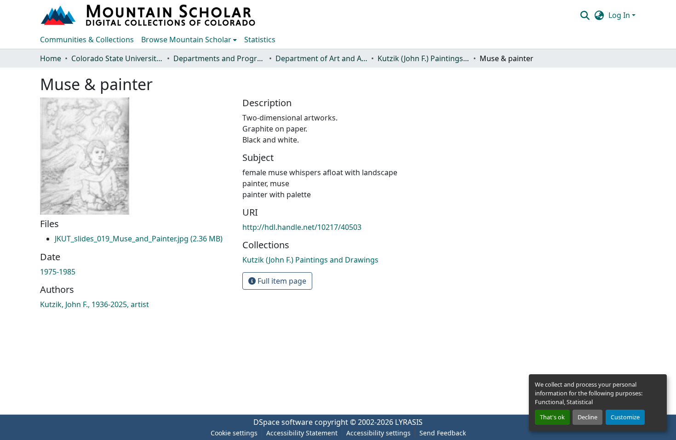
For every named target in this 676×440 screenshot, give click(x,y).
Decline (587, 417)
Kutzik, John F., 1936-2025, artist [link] (94, 304)
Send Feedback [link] (442, 433)
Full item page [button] (281, 281)
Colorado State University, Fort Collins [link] (117, 58)
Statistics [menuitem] (259, 39)
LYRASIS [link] (409, 422)
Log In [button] (620, 15)
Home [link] (50, 58)
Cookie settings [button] (234, 433)
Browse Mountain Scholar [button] (186, 39)
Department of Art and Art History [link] (321, 58)
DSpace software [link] (283, 422)
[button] (149, 15)
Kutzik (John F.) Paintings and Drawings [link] (424, 58)
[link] (139, 239)
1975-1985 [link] (57, 272)
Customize (625, 417)
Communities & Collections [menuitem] (87, 39)
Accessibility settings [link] (378, 433)
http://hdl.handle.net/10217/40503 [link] (301, 227)
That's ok (552, 417)
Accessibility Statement (302, 433)
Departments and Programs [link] (219, 58)
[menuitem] (189, 39)
